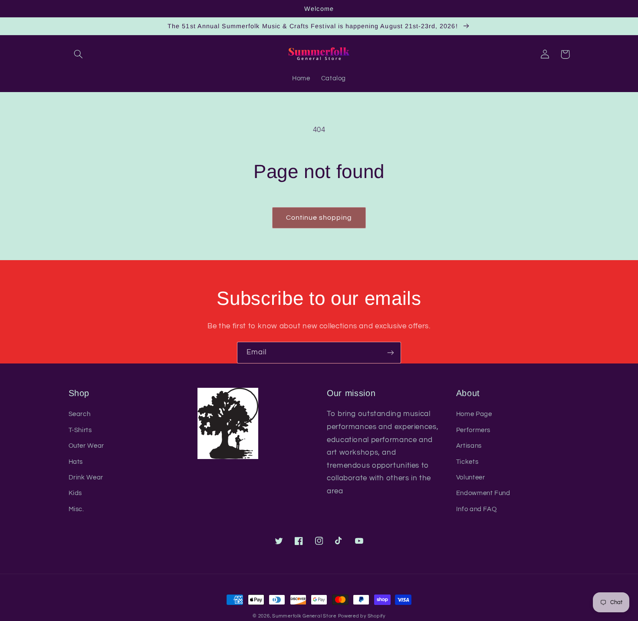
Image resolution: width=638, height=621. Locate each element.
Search (80, 414)
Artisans (469, 446)
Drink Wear (86, 477)
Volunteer (470, 477)
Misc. (76, 509)
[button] (79, 54)
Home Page (474, 414)
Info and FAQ (476, 509)
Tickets (467, 462)
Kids (75, 493)
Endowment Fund (483, 493)
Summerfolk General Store (304, 616)
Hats (76, 462)
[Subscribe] (391, 352)
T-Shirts (80, 430)
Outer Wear (86, 446)
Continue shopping (319, 217)
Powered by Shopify (361, 616)
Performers (473, 430)
